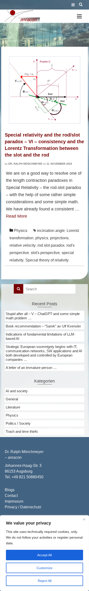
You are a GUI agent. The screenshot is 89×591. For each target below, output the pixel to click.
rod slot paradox (51, 245)
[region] (44, 553)
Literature (13, 407)
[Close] (84, 519)
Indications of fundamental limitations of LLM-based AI (40, 336)
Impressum (14, 501)
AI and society (17, 391)
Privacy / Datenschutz (23, 507)
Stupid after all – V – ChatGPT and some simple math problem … (43, 316)
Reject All (45, 581)
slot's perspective (45, 253)
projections (59, 238)
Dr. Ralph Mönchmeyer (25, 163)
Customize (44, 568)
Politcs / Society (18, 423)
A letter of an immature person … (31, 368)
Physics (20, 231)
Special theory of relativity (47, 260)
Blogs (9, 490)
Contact (11, 496)
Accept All (44, 555)
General (12, 399)
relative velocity (22, 245)
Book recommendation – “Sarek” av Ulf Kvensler (43, 326)
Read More (16, 216)
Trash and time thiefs (22, 431)
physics (41, 238)
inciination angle (51, 231)
